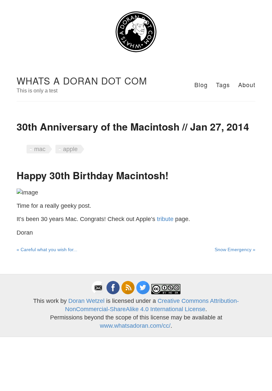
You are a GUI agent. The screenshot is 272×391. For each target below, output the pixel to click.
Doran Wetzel (86, 301)
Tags (223, 84)
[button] (136, 32)
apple (70, 149)
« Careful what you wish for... (47, 249)
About (246, 84)
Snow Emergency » (235, 249)
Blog (201, 84)
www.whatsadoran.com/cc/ (135, 325)
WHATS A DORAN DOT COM (82, 80)
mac (39, 149)
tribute (165, 219)
